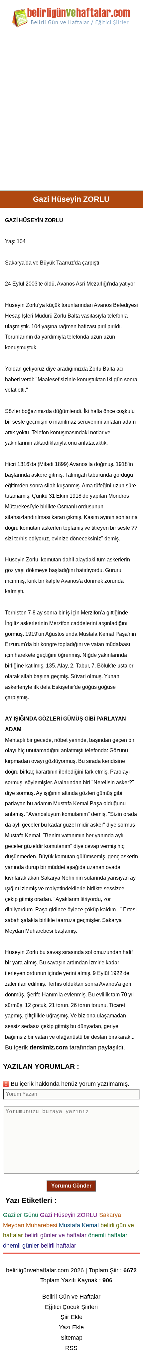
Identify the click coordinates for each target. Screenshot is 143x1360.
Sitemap (71, 1337)
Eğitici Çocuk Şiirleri (71, 1307)
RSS (71, 1348)
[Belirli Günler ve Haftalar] (71, 26)
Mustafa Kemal (96, 634)
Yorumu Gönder (71, 1186)
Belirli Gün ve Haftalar (71, 1296)
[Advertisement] (71, 111)
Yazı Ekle (71, 1327)
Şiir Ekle (71, 1317)
